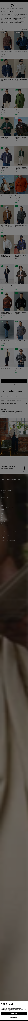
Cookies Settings (14, 1017)
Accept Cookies (14, 1013)
